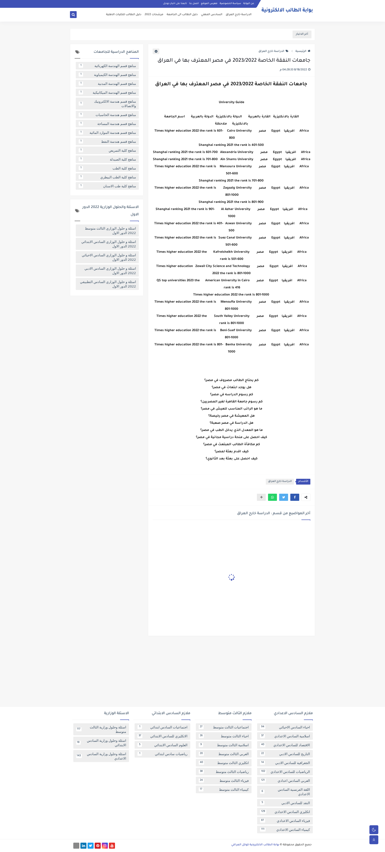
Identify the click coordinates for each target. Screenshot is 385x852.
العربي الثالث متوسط (224, 754)
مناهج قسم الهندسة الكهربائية (108, 65)
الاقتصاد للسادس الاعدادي (285, 745)
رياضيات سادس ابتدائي (163, 754)
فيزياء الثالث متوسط (224, 780)
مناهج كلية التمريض (108, 150)
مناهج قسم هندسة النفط (108, 141)
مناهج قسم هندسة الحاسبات (108, 114)
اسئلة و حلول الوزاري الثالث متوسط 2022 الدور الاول (110, 230)
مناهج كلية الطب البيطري (108, 177)
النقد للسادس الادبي (286, 803)
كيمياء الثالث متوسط (224, 789)
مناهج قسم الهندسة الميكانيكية (108, 92)
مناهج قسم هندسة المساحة (108, 123)
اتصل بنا (194, 3)
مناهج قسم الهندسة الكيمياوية (108, 74)
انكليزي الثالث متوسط (224, 762)
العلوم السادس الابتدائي (163, 745)
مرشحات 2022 (154, 14)
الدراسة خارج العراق (239, 14)
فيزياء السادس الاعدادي (285, 820)
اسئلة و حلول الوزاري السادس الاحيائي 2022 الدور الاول (109, 257)
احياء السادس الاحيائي (285, 727)
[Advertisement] (192, 673)
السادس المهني (211, 14)
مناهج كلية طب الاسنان (108, 186)
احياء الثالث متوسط (224, 736)
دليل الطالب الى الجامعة (182, 14)
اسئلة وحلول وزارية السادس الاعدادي (101, 756)
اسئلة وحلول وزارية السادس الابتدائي (101, 742)
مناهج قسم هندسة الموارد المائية (108, 132)
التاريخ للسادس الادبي (285, 754)
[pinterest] (98, 846)
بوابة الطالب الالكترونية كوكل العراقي (255, 844)
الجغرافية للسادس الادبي (285, 762)
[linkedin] (83, 846)
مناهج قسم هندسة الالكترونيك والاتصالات (108, 103)
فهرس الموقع (209, 3)
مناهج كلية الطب (108, 168)
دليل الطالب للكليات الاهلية (123, 14)
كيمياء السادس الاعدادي (285, 829)
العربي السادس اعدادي (285, 780)
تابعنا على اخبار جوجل (175, 3)
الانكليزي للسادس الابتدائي (163, 736)
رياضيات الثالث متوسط (224, 771)
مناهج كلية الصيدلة (108, 159)
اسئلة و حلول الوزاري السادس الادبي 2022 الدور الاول (110, 270)
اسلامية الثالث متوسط (224, 745)
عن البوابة (248, 3)
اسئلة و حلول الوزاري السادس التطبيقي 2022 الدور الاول (108, 283)
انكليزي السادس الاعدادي (285, 811)
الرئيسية (300, 51)
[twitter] (91, 846)
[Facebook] (76, 846)
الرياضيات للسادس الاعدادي (285, 771)
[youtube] (112, 846)
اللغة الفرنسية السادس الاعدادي (286, 791)
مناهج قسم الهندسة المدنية (108, 83)
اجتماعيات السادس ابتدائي (163, 727)
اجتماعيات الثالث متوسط (224, 727)
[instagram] (105, 846)
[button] (294, 497)
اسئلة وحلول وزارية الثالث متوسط (101, 729)
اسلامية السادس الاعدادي (285, 736)
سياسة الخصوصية (230, 3)
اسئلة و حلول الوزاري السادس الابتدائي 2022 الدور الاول (108, 243)
